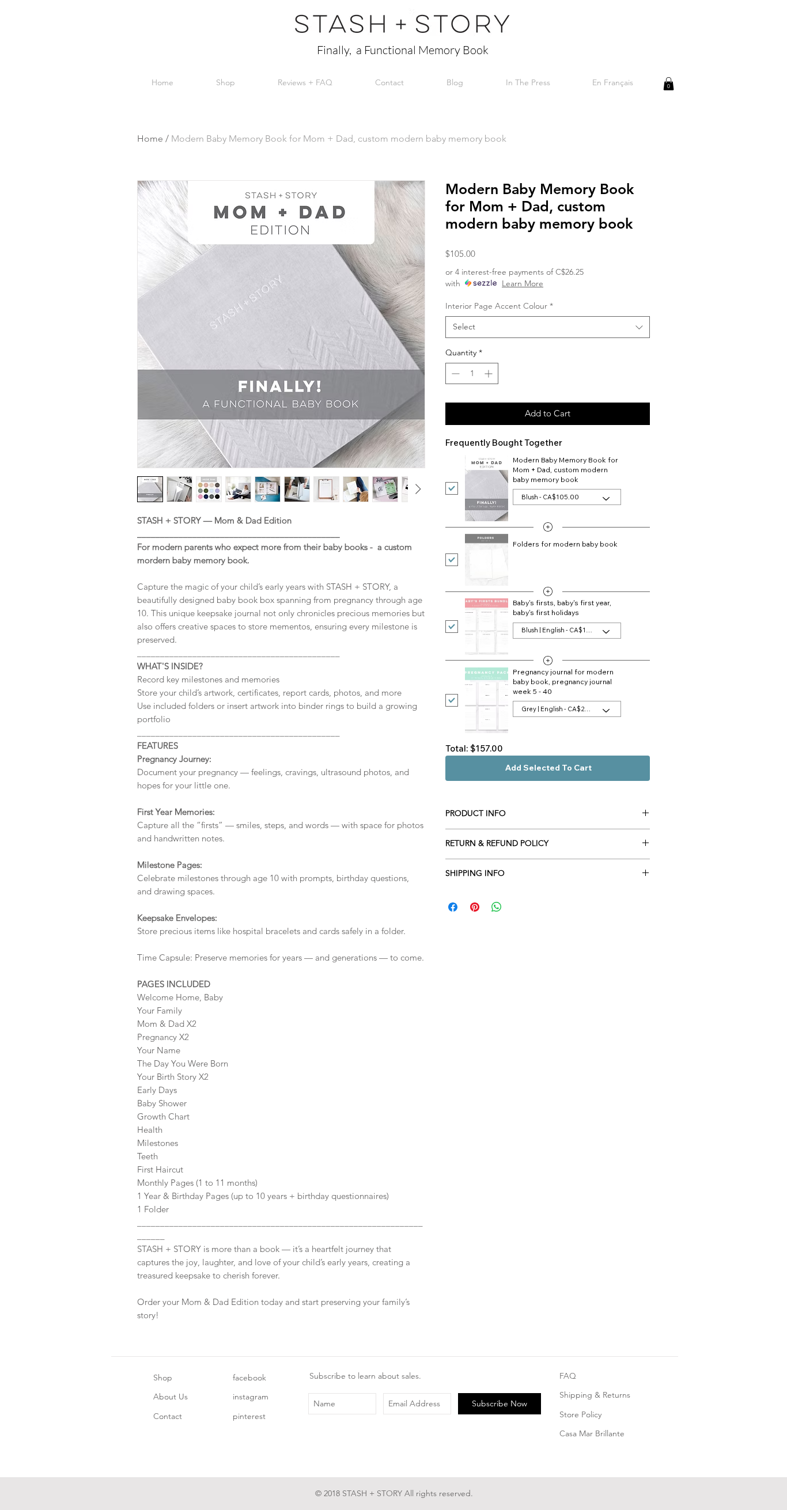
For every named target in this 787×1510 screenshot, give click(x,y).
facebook (249, 1377)
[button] (668, 83)
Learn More (522, 283)
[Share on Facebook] (453, 907)
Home (150, 138)
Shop (162, 1377)
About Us (170, 1396)
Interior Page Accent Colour (499, 306)
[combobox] (547, 327)
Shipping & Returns (594, 1395)
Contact (167, 1416)
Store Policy (580, 1414)
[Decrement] (454, 373)
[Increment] (489, 373)
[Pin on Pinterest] (475, 907)
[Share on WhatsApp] (497, 907)
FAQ (567, 1376)
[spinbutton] (471, 373)
